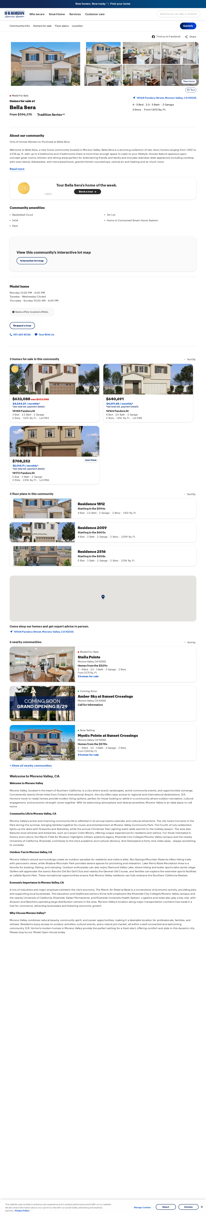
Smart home (57, 14)
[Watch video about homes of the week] (34, 188)
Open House (91, 460)
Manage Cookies (142, 1207)
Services (75, 14)
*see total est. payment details (28, 405)
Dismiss (188, 1206)
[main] (103, 622)
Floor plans (62, 26)
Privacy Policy (22, 1210)
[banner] (103, 4)
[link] (45, 64)
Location (77, 26)
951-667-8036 (22, 334)
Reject (165, 1206)
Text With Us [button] (46, 334)
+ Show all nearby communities (31, 765)
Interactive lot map (32, 260)
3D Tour (191, 89)
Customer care (95, 14)
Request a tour (22, 325)
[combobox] (178, 13)
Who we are (37, 14)
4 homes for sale (88, 754)
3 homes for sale (88, 676)
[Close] (202, 1207)
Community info (20, 26)
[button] (188, 26)
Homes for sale (42, 26)
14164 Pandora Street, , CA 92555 (166, 98)
